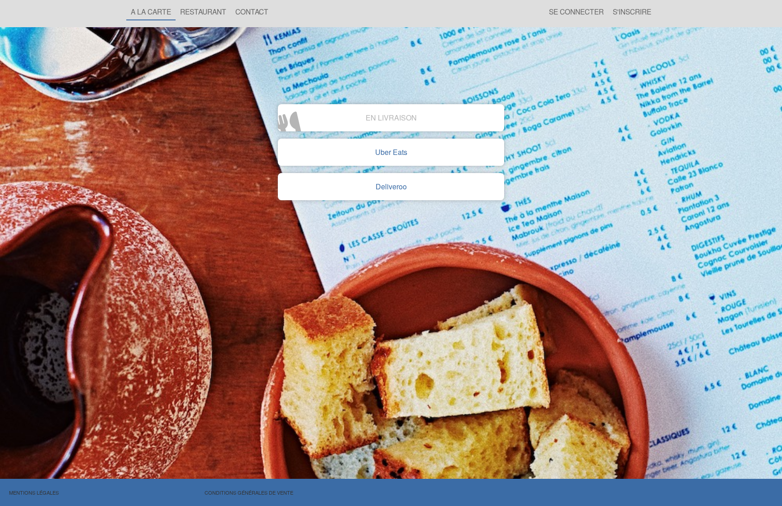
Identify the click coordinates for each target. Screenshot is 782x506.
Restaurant (203, 11)
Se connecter (576, 11)
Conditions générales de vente (249, 492)
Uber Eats (391, 152)
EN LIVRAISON (391, 117)
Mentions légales (34, 492)
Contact (251, 11)
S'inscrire (632, 11)
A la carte (151, 11)
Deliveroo (391, 186)
